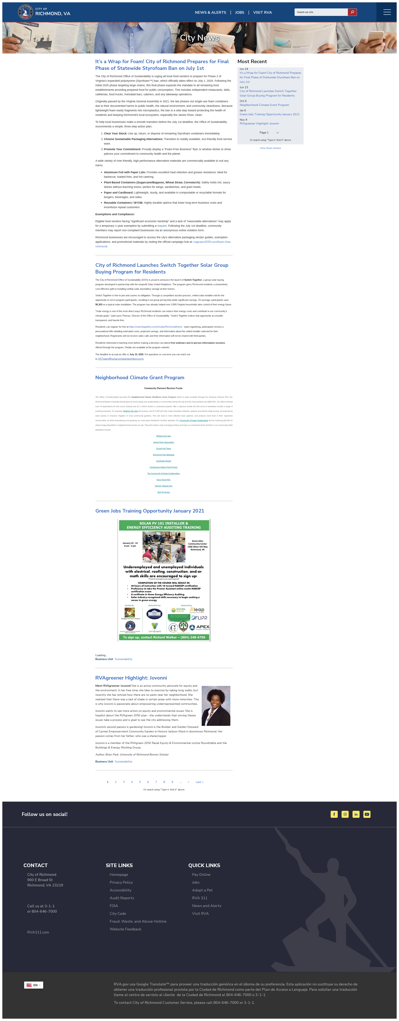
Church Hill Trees (163, 448)
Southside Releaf (163, 461)
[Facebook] (334, 814)
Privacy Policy (121, 882)
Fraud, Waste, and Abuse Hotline (138, 921)
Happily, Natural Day (164, 485)
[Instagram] (345, 814)
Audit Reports (122, 897)
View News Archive (270, 148)
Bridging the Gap (130, 411)
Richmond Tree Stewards (164, 454)
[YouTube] (367, 814)
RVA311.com (38, 932)
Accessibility (120, 890)
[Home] (36, 12)
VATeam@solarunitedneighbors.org (121, 359)
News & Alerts (210, 12)
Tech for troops (163, 492)
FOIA (114, 905)
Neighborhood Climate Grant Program (264, 105)
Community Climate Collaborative (194, 420)
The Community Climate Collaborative (163, 473)
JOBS (239, 12)
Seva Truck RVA (164, 479)
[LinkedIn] (356, 814)
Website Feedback (125, 929)
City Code (118, 913)
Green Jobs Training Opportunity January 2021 (270, 114)
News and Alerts (206, 905)
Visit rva (262, 12)
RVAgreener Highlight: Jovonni (259, 123)
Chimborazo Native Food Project (164, 467)
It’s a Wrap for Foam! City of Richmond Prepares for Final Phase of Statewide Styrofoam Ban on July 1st (270, 77)
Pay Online (201, 874)
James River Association (163, 442)
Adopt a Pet (202, 890)
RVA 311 (199, 897)
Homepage (119, 874)
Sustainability (123, 659)
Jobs (196, 882)
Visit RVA (200, 913)
